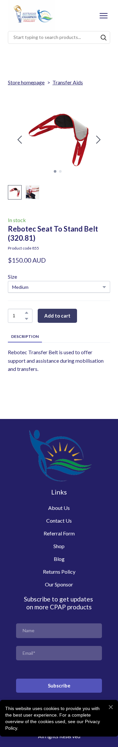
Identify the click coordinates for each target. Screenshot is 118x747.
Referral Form (59, 533)
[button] (104, 38)
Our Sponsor (59, 584)
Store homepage (26, 82)
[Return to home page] (31, 15)
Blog (59, 559)
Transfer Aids (67, 82)
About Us (59, 508)
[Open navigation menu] (103, 15)
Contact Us (59, 520)
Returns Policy (59, 571)
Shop (59, 546)
